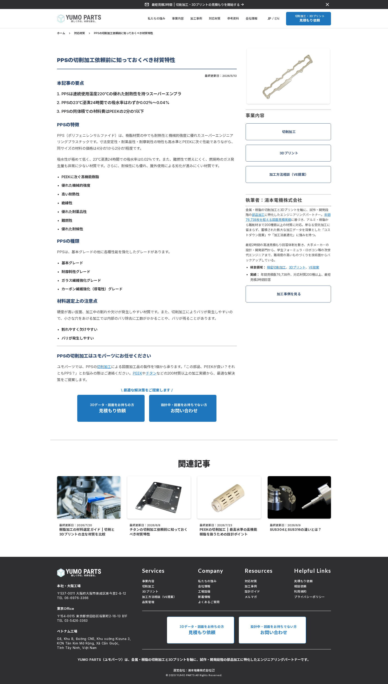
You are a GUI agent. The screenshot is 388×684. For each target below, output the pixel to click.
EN (277, 18)
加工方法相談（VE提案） (289, 174)
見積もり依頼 (303, 581)
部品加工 (258, 215)
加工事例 (196, 18)
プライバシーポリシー (309, 597)
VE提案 (314, 267)
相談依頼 (300, 586)
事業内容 (178, 18)
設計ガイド (252, 591)
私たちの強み (156, 18)
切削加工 (289, 132)
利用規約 (300, 591)
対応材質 (214, 18)
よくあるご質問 (209, 602)
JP (269, 18)
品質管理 (148, 602)
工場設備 (204, 591)
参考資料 (233, 18)
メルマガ (251, 597)
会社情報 (251, 18)
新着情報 (204, 597)
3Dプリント (289, 153)
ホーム (61, 33)
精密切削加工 (276, 267)
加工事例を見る (289, 294)
